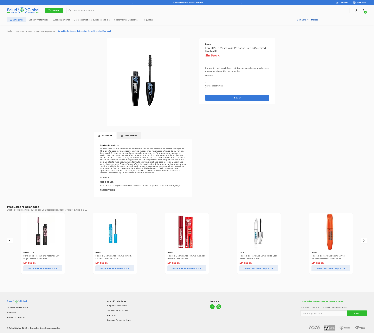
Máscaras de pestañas (45, 31)
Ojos (30, 31)
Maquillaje (20, 31)
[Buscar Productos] (68, 10)
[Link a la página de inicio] (9, 31)
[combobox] (207, 10)
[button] (303, 20)
